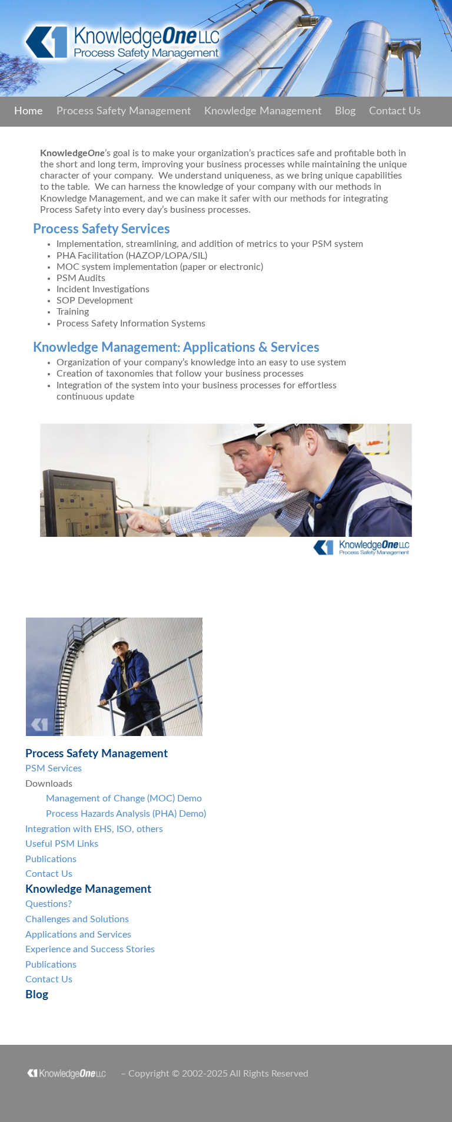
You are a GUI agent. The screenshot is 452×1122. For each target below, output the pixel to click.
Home (28, 111)
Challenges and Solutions (77, 919)
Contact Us (395, 111)
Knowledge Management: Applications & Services (176, 347)
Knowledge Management (262, 111)
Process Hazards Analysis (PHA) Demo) (126, 814)
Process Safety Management (123, 111)
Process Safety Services (101, 229)
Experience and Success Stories (90, 949)
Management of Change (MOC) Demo (124, 798)
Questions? (48, 904)
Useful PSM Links (61, 844)
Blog (345, 111)
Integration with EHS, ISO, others (94, 829)
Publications (51, 859)
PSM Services (53, 768)
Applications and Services (78, 934)
